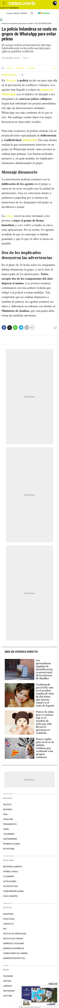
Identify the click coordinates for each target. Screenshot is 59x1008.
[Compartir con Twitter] (9, 327)
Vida (5, 814)
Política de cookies (13, 938)
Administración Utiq (14, 958)
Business (7, 809)
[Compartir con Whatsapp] (15, 327)
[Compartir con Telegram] (21, 327)
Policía (10, 68)
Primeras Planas (11, 843)
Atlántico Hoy (10, 886)
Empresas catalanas (13, 943)
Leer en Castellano (9, 7)
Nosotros (8, 914)
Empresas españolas (13, 948)
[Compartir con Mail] (26, 327)
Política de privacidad (14, 933)
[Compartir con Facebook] (4, 327)
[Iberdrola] (44, 13)
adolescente (29, 140)
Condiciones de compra (15, 953)
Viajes (6, 829)
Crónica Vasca (10, 871)
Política (7, 804)
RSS (5, 928)
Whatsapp (20, 68)
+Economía (8, 834)
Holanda (31, 68)
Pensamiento (10, 824)
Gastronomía (10, 839)
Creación (8, 819)
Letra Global (10, 881)
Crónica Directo (9, 75)
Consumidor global (13, 891)
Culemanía (8, 876)
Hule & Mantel (10, 896)
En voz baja (8, 848)
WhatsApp (9, 94)
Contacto (8, 923)
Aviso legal (9, 919)
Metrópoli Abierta (12, 866)
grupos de (47, 89)
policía (10, 216)
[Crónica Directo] (29, 3)
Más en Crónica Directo (21, 651)
